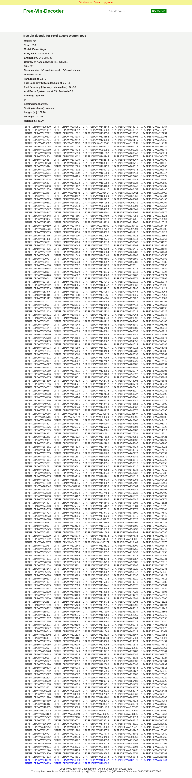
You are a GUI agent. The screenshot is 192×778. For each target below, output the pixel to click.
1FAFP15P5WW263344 (154, 760)
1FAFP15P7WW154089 (67, 760)
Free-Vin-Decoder (43, 11)
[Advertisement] (96, 23)
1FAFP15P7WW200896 (96, 763)
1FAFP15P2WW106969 (38, 763)
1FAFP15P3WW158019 (38, 760)
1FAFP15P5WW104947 (96, 760)
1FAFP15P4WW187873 (125, 760)
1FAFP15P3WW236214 (67, 763)
